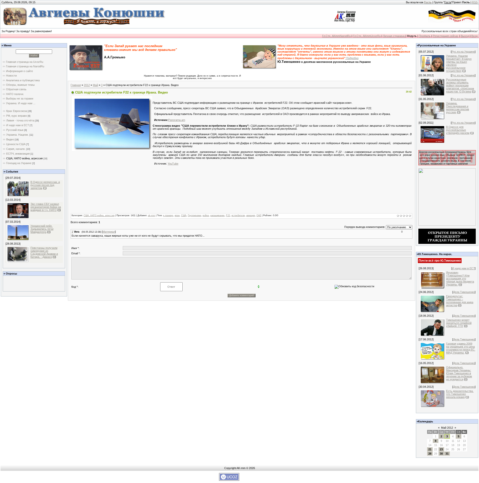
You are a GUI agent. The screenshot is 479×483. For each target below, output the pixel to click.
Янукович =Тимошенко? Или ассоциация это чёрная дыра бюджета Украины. (460, 278)
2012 (87, 85)
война (206, 215)
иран (177, 215)
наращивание (217, 215)
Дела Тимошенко (464, 291)
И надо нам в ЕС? (17, 125)
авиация (250, 215)
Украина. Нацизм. (17, 134)
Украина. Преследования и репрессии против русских (457, 108)
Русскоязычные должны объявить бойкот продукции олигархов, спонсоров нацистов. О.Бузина (460, 85)
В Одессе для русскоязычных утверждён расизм (458, 129)
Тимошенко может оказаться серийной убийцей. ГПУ (459, 322)
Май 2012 (447, 427)
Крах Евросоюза (16, 110)
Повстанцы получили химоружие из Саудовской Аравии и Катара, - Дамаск (44, 252)
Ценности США (15, 144)
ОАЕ (258, 215)
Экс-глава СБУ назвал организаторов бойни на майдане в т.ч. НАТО (45, 206)
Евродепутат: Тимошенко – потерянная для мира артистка (459, 301)
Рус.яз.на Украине (463, 51)
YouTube (173, 163)
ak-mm (151, 215)
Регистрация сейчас (446, 35)
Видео (10, 139)
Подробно (352, 58)
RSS (475, 2)
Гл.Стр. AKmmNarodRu (336, 35)
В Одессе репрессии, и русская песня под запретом (45, 185)
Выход (465, 35)
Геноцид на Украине (18, 163)
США (183, 215)
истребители (238, 215)
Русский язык (14, 129)
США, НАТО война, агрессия (24, 158)
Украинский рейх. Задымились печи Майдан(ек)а (41, 228)
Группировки (194, 215)
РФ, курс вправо (16, 115)
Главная (76, 85)
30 (441, 453)
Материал (109, 231)
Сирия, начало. (15, 148)
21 (429, 449)
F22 (228, 215)
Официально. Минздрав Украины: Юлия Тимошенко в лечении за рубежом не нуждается (459, 373)
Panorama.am (176, 119)
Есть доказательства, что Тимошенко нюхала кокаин (460, 393)
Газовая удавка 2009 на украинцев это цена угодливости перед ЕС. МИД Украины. (460, 348)
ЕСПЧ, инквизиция (18, 153)
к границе (168, 215)
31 (447, 453)
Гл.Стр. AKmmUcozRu (367, 35)
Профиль (425, 35)
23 (441, 449)
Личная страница (394, 35)
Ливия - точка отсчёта (20, 120)
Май (95, 85)
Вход (474, 35)
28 (429, 453)
